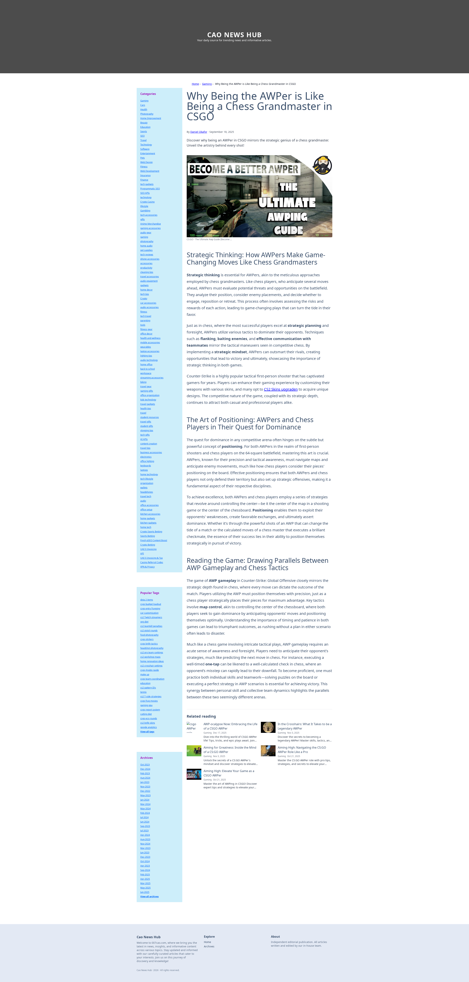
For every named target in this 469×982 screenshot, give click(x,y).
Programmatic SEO (150, 188)
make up (144, 674)
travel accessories (149, 276)
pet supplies (146, 250)
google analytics (148, 727)
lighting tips (146, 355)
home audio (146, 245)
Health (143, 109)
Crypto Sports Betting (151, 531)
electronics (146, 456)
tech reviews (146, 254)
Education (145, 127)
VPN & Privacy (147, 566)
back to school (147, 368)
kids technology (148, 399)
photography (146, 241)
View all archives (149, 896)
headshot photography (151, 648)
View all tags (147, 731)
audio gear (145, 232)
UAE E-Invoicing (148, 549)
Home (195, 84)
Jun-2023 (144, 852)
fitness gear (146, 329)
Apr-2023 (145, 865)
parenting (145, 320)
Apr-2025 (145, 879)
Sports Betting (147, 536)
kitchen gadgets (148, 522)
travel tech (145, 496)
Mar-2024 (145, 804)
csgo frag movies (149, 700)
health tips (145, 408)
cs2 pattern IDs (148, 687)
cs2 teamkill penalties (151, 626)
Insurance (145, 175)
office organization (149, 395)
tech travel (145, 316)
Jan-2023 (144, 782)
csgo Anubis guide (149, 670)
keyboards (145, 465)
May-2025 (145, 887)
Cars (142, 105)
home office (146, 364)
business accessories (151, 452)
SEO (142, 135)
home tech (145, 527)
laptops (144, 470)
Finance (144, 179)
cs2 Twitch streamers (151, 617)
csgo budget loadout (150, 604)
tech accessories (148, 215)
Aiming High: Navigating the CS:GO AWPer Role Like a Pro (302, 749)
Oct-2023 (145, 764)
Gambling (145, 210)
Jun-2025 (144, 892)
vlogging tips (146, 430)
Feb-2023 (145, 773)
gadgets (144, 285)
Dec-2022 (145, 791)
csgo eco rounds (148, 718)
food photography (149, 634)
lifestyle (144, 206)
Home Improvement (150, 118)
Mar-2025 (145, 883)
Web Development (149, 171)
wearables (145, 346)
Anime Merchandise (150, 223)
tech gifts (145, 434)
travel (143, 412)
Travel (143, 140)
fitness (143, 311)
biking (143, 382)
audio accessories (149, 307)
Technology (146, 144)
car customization (149, 612)
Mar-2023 (145, 848)
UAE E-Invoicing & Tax (151, 558)
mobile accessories (150, 342)
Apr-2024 (145, 835)
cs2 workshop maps (150, 656)
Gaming (207, 84)
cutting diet (146, 714)
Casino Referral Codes (151, 562)
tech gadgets (147, 184)
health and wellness (150, 338)
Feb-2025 (145, 874)
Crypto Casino (147, 201)
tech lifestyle (146, 478)
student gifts (146, 426)
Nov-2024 (145, 843)
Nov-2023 (145, 786)
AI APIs (144, 439)
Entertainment (147, 153)
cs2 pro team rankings (151, 652)
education (145, 683)
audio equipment (149, 281)
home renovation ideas (152, 661)
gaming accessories (150, 228)
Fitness (143, 166)
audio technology (149, 360)
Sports (143, 131)
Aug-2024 (145, 777)
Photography (146, 113)
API (142, 553)
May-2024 (145, 808)
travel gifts (145, 421)
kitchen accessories (150, 514)
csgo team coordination (152, 678)
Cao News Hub (234, 34)
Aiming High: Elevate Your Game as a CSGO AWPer (229, 773)
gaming (144, 237)
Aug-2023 (145, 839)
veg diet (144, 621)
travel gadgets (147, 404)
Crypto (143, 298)
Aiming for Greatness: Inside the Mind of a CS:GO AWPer (230, 749)
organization (146, 483)
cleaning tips (146, 272)
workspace (145, 373)
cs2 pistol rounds (149, 630)
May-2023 (145, 795)
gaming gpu (146, 705)
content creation (148, 443)
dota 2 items (146, 599)
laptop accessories (149, 351)
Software (144, 149)
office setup (146, 509)
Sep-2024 (145, 870)
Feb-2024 (145, 813)
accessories (146, 263)
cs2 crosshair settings (151, 665)
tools (142, 324)
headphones (146, 492)
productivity (146, 267)
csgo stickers (147, 639)
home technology (149, 474)
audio (143, 500)
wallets (143, 487)
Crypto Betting (147, 544)
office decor (146, 333)
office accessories (149, 505)
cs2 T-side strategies (150, 696)
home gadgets (147, 518)
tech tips (144, 294)
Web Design (146, 162)
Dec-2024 (145, 769)
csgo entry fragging (150, 608)
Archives (209, 946)
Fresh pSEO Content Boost (153, 540)
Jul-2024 (144, 817)
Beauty (143, 122)
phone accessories (149, 259)
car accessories (148, 302)
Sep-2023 (145, 826)
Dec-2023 (145, 857)
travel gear (146, 386)
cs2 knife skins (147, 722)
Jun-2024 (144, 821)
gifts (142, 219)
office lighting (147, 461)
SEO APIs (145, 193)
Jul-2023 (144, 830)
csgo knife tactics (149, 643)
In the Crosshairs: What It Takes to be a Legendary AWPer (305, 726)
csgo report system (150, 709)
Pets (142, 157)
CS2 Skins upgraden (281, 389)
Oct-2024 (145, 861)
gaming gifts (146, 390)
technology (146, 197)
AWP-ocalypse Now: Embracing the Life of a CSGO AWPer (230, 726)
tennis (143, 692)
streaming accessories (151, 377)
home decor (146, 289)
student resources (149, 417)
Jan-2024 (144, 799)
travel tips (145, 448)
